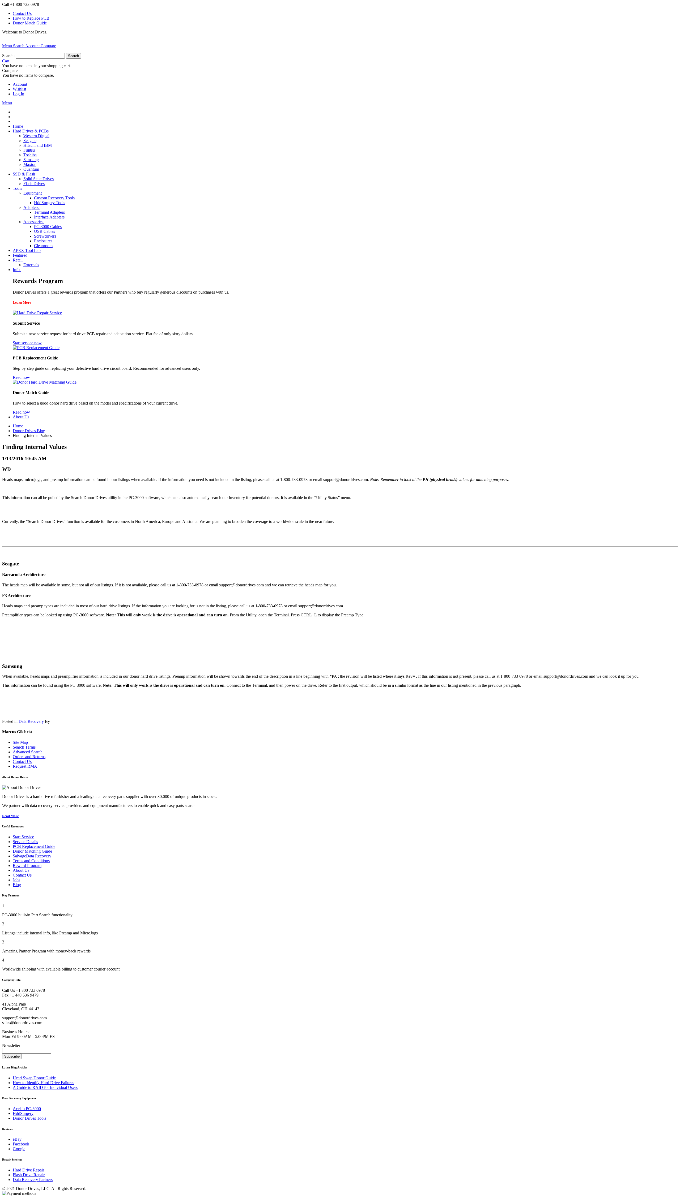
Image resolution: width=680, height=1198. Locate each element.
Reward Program (27, 865)
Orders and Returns (29, 756)
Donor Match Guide (30, 23)
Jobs (16, 880)
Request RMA (25, 766)
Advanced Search (27, 752)
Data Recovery (31, 721)
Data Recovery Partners (33, 1179)
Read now (21, 377)
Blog (17, 884)
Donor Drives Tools (29, 1118)
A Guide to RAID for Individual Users (45, 1087)
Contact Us (22, 13)
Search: (8, 55)
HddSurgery (23, 1113)
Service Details (25, 841)
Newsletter (11, 1045)
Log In (18, 94)
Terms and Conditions (31, 860)
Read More (10, 816)
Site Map (20, 742)
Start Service (23, 837)
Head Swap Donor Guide (34, 1078)
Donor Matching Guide (32, 851)
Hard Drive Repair (28, 1170)
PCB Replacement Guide (34, 846)
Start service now (27, 343)
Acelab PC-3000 (27, 1108)
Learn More (22, 302)
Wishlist (19, 89)
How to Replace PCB (31, 18)
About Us (21, 870)
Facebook (21, 1144)
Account (20, 84)
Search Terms (24, 747)
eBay (17, 1139)
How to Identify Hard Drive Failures (43, 1082)
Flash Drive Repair (29, 1175)
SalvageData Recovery (32, 856)
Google (19, 1149)
